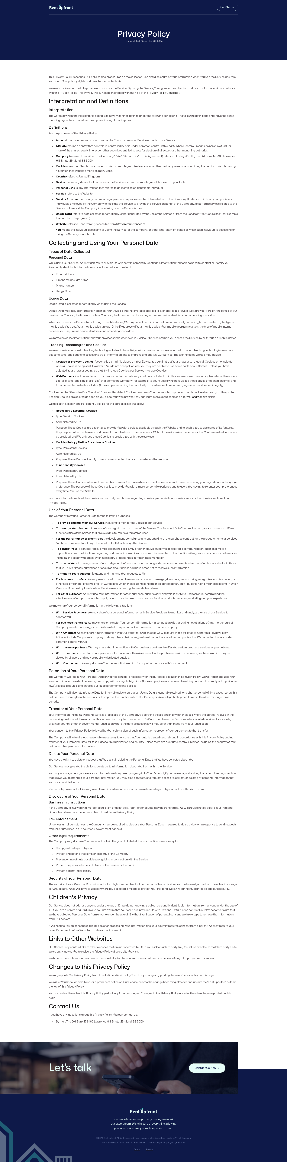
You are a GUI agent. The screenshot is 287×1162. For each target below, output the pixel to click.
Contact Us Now (207, 1068)
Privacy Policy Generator (164, 93)
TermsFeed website (195, 397)
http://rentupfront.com (130, 224)
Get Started (227, 7)
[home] (61, 7)
